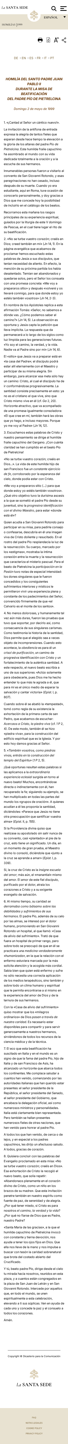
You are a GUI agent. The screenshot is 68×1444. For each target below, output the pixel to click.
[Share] (64, 40)
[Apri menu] (63, 8)
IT (45, 58)
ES (31, 58)
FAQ (34, 1417)
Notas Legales (34, 1423)
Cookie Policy (34, 1428)
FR (38, 58)
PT (52, 58)
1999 (19, 24)
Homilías (9, 24)
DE (16, 58)
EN (24, 58)
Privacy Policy (34, 1433)
